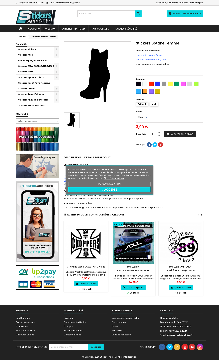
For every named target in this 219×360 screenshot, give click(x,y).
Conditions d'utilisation (75, 322)
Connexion (172, 2)
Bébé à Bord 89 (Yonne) (181, 270)
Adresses (117, 330)
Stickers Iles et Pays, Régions (34, 82)
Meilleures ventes (25, 334)
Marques (22, 114)
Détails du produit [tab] (97, 157)
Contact (166, 310)
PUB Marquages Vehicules (32, 60)
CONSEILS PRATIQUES (73, 28)
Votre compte (122, 310)
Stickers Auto (25, 54)
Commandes (119, 322)
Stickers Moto (26, 71)
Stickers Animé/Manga (31, 94)
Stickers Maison (27, 49)
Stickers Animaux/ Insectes (33, 99)
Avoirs (115, 326)
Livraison (49, 28)
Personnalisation (109, 183)
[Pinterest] (160, 144)
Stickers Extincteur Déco (31, 105)
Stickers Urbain (26, 88)
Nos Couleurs (100, 28)
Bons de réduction (121, 334)
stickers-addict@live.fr (68, 2)
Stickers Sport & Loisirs (31, 77)
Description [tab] (72, 157)
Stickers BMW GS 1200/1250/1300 (36, 66)
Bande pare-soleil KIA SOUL (133, 270)
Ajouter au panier (179, 134)
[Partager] (149, 144)
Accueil (33, 28)
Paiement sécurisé (126, 28)
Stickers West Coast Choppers (86, 266)
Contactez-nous (72, 334)
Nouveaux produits (25, 330)
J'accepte (109, 190)
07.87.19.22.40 (36, 2)
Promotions (22, 326)
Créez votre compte (192, 2)
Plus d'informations (114, 178)
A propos (68, 326)
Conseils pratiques (25, 322)
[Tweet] (154, 144)
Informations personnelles (125, 318)
